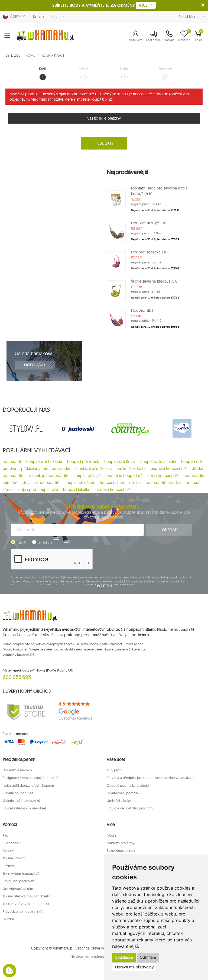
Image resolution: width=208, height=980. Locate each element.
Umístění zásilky (119, 800)
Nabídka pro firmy (121, 843)
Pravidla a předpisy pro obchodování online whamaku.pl (150, 777)
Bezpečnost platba (121, 850)
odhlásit (45, 542)
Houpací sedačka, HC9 (150, 252)
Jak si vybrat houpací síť (21, 873)
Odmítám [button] (148, 957)
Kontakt (8, 850)
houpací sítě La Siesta (44, 461)
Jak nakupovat (14, 858)
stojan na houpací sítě (40, 482)
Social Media (188, 16)
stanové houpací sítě (113, 489)
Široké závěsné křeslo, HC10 (154, 281)
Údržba (8, 919)
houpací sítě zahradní (158, 461)
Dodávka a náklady (17, 770)
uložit (22, 542)
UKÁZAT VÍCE (104, 586)
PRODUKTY (104, 143)
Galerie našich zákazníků (21, 800)
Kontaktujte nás (45, 16)
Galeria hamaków (33, 353)
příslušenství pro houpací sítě (45, 468)
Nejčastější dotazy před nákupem (28, 785)
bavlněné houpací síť (124, 475)
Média (111, 835)
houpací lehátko (76, 489)
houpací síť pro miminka (120, 482)
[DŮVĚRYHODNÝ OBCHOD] (26, 711)
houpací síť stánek (79, 482)
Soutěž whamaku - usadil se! (24, 808)
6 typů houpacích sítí (19, 881)
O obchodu (12, 843)
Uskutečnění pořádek (123, 793)
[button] (135, 36)
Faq (5, 835)
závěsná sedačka (131, 468)
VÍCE (144, 5)
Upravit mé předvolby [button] (134, 967)
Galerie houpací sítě (18, 793)
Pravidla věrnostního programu (130, 808)
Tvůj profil (114, 770)
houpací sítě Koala (119, 461)
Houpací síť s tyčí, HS (148, 223)
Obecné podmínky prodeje (128, 785)
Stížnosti (9, 866)
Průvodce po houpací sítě (22, 911)
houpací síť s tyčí (87, 475)
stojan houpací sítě (162, 475)
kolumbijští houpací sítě (48, 475)
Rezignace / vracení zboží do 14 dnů (30, 777)
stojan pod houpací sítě (38, 489)
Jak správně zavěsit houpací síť (26, 903)
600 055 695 (17, 677)
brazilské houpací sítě (169, 468)
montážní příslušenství (93, 468)
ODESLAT (169, 529)
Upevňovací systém (18, 888)
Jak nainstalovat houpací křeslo (26, 896)
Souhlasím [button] (124, 957)
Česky (14, 16)
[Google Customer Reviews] (78, 711)
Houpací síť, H (143, 310)
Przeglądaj (35, 364)
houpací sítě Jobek (83, 461)
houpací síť (12, 461)
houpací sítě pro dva (163, 482)
